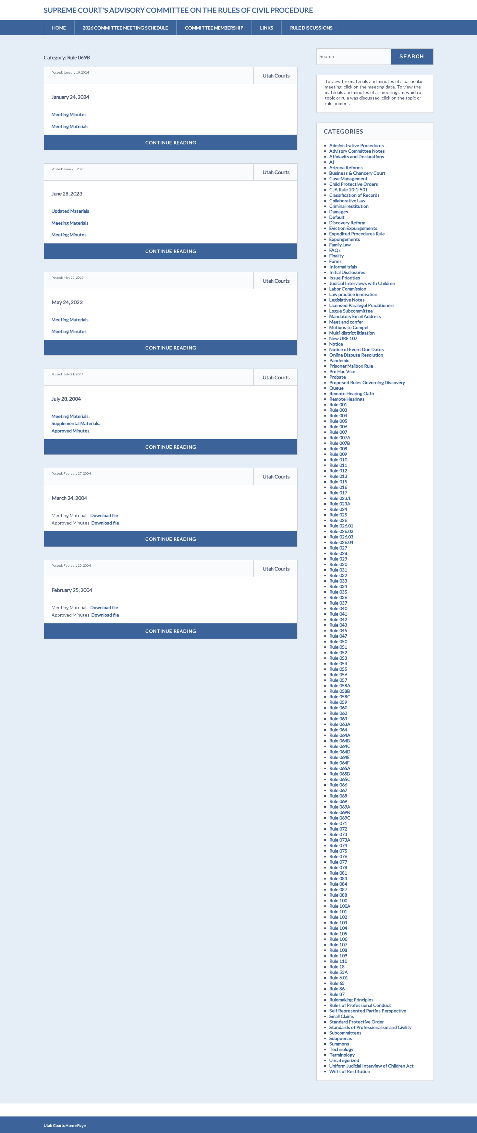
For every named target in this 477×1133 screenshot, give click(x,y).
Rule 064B (339, 740)
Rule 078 (338, 867)
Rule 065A (339, 768)
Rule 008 (338, 448)
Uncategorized (344, 1060)
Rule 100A (339, 906)
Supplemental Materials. (76, 423)
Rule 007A (339, 437)
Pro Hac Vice (342, 371)
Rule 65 (337, 983)
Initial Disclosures (347, 272)
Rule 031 (338, 569)
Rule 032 (338, 575)
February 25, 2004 (72, 590)
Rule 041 (338, 614)
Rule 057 (338, 680)
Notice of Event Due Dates (356, 349)
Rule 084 (338, 884)
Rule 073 (338, 834)
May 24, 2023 (67, 302)
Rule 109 (338, 955)
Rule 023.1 (340, 498)
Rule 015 (338, 481)
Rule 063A (339, 724)
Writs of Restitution (349, 1071)
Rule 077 (338, 862)
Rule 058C (339, 696)
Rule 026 (338, 520)
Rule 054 (338, 663)
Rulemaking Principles (351, 999)
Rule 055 (338, 669)
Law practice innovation (353, 294)
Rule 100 (338, 900)
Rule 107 (338, 944)
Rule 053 (338, 658)
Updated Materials (70, 211)
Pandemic (339, 360)
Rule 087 (338, 889)
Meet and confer (346, 322)
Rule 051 (338, 647)
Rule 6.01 (338, 977)
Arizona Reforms (346, 167)
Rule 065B (339, 773)
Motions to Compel (348, 327)
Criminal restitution (349, 206)
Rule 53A (338, 972)
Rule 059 (338, 702)
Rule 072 (338, 829)
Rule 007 (338, 432)
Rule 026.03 (341, 536)
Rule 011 (338, 465)
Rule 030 (338, 564)
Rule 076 (338, 856)
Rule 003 (338, 410)
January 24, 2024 (70, 97)
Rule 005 (338, 421)
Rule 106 (338, 939)
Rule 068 (338, 795)
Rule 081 (338, 873)
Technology (341, 1049)
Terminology (342, 1054)
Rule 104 (338, 928)
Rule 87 (337, 994)
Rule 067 (338, 790)
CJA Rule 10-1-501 (348, 189)
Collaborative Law (347, 200)
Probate (337, 377)
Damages (338, 211)
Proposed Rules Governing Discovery (367, 382)
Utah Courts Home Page (65, 1125)
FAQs (335, 250)
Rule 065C (339, 779)
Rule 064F (339, 762)
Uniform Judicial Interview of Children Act (371, 1065)
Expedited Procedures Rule (357, 233)
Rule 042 (338, 619)
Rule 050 (338, 641)
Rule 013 (338, 476)
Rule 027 (338, 547)
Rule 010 (338, 459)
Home (59, 27)
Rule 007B (339, 443)
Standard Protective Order (356, 1021)
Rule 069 (338, 801)
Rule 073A (339, 840)
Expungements (344, 239)
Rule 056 (338, 674)
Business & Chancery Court (357, 173)
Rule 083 (338, 878)
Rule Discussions (311, 27)
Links (266, 27)
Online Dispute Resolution (356, 355)
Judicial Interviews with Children (362, 283)
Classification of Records (354, 195)
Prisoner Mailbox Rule (351, 366)
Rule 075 (338, 851)
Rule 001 (338, 404)
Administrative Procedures (356, 145)
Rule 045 (338, 630)
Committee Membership (214, 27)
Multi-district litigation (352, 333)
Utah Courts (276, 75)
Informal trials (343, 266)
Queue (336, 388)
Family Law (340, 244)
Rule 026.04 (341, 542)
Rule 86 (337, 988)
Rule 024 (338, 509)
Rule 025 (338, 514)
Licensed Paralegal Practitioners (362, 305)
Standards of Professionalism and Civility (370, 1027)
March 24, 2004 (69, 498)
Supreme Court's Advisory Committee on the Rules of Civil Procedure (178, 10)
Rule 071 (338, 823)
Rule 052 (338, 652)
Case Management (348, 178)
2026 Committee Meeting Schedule (125, 27)
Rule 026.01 (341, 525)
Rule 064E (339, 757)
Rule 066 (338, 784)
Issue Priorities (344, 277)
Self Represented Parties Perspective (367, 1010)
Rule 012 (338, 470)
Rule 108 (338, 950)
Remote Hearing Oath (351, 393)
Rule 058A (339, 685)
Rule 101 (338, 911)
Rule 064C (339, 746)
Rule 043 (338, 625)
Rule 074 (338, 845)
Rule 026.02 (341, 531)
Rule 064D (339, 751)
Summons (339, 1043)
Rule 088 (338, 895)
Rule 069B (339, 812)
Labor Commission (347, 288)
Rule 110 (338, 961)
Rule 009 (338, 454)
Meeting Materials (70, 126)
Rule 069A (339, 806)
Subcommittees (345, 1032)
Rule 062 (338, 713)
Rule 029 (338, 558)
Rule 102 (338, 917)
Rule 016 (338, 487)
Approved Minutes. (71, 430)
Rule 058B (339, 691)
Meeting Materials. (71, 416)
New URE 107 (343, 338)
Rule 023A (339, 503)
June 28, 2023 (67, 193)
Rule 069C (339, 817)
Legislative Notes (347, 299)
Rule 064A (339, 735)
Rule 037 (338, 603)
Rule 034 (338, 586)
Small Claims (341, 1016)
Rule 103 (338, 922)
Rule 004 (338, 415)
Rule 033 (338, 581)
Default (337, 217)
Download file (104, 515)
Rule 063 (338, 718)
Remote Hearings (347, 399)
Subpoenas (340, 1038)
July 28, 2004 (66, 398)
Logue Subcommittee (351, 310)
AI (331, 162)
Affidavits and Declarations (356, 156)
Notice (336, 344)
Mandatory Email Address (355, 316)
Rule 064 (338, 729)
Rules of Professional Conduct (360, 1005)
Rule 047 (338, 636)
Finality (336, 255)
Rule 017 (338, 492)
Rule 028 (338, 553)
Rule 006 (338, 426)
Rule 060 (338, 707)
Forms (335, 261)
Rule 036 (338, 597)
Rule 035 (338, 592)
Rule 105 (338, 933)
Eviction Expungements (353, 228)
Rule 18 (337, 966)
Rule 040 (338, 608)
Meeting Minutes (69, 114)
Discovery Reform (347, 222)
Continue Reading (170, 142)
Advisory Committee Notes (357, 151)
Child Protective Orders (353, 184)
